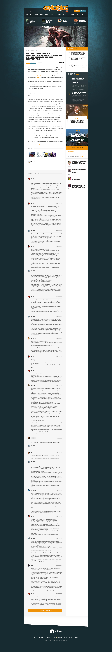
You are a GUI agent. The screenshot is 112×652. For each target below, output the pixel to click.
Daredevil (38, 77)
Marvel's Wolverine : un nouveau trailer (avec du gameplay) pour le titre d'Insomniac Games (77, 58)
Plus (78, 14)
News (36, 14)
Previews (53, 14)
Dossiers (59, 14)
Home (27, 14)
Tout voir (75, 49)
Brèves (31, 14)
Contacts (59, 637)
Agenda (41, 14)
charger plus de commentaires (45, 610)
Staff (35, 637)
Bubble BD (76, 637)
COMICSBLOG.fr (71, 151)
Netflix (39, 144)
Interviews (65, 14)
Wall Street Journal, (39, 75)
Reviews (47, 14)
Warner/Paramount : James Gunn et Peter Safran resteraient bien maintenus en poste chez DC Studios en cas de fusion (77, 66)
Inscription (83, 11)
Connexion (77, 11)
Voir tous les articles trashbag (77, 148)
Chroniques (72, 14)
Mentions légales (68, 637)
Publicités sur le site (51, 637)
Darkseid (33, 162)
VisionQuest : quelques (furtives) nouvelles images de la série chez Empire (77, 62)
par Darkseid (39, 62)
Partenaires (41, 637)
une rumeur (37, 73)
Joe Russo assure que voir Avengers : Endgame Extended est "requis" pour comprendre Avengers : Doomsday (76, 53)
